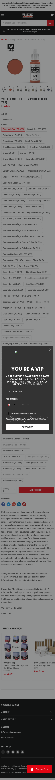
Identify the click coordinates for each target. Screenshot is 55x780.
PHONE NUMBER (12, 399)
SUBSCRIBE (27, 427)
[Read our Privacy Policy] (47, 417)
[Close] (50, 349)
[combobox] (11, 405)
